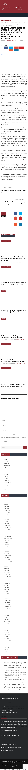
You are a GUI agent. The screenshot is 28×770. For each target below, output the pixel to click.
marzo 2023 (6, 523)
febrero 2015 (7, 621)
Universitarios (7, 487)
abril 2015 (6, 617)
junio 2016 (6, 587)
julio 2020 (6, 566)
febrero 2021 (7, 553)
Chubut (5, 459)
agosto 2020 (7, 564)
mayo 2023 (6, 519)
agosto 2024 (7, 502)
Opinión (6, 474)
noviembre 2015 (7, 602)
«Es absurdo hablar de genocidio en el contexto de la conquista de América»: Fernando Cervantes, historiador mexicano (15, 664)
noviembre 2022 (7, 527)
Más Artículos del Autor (8, 236)
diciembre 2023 (7, 510)
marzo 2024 (6, 508)
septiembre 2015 (8, 606)
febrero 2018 (7, 572)
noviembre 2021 (7, 536)
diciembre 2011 (7, 643)
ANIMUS (14, 766)
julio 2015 (6, 611)
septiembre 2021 (8, 538)
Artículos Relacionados (8, 234)
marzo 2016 (6, 594)
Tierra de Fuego (7, 482)
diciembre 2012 (7, 640)
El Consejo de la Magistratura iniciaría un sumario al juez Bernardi (13, 311)
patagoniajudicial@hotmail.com (9, 712)
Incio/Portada (5, 761)
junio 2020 (6, 568)
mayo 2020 (6, 570)
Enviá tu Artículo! (20, 761)
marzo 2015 (6, 619)
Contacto (13, 762)
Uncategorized (7, 485)
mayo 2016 (6, 589)
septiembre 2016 (8, 581)
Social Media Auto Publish (7, 769)
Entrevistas (6, 463)
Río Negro (8, 20)
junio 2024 (6, 506)
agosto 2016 (7, 583)
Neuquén (6, 472)
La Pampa (3, 241)
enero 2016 (6, 598)
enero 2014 (6, 632)
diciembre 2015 (7, 600)
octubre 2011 (7, 647)
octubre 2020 (7, 559)
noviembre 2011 (7, 645)
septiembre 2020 (8, 562)
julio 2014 (6, 628)
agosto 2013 (7, 634)
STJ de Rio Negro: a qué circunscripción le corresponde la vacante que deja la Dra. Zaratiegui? (15, 687)
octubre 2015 (7, 604)
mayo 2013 (6, 638)
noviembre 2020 (7, 557)
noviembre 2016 (7, 576)
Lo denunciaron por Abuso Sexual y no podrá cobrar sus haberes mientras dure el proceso (13, 258)
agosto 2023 (7, 515)
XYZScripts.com (22, 769)
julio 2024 (6, 504)
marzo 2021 (6, 551)
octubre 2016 (7, 579)
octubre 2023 (7, 512)
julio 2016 (6, 585)
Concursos (6, 461)
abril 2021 (6, 549)
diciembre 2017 (7, 574)
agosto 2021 (7, 540)
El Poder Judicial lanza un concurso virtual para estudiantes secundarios (13, 360)
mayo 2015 (6, 615)
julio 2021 (6, 542)
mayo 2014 (6, 630)
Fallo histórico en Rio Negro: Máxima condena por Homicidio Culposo (13, 336)
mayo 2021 (6, 547)
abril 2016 (6, 591)
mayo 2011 (6, 649)
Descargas (12, 761)
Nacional (6, 470)
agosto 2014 (7, 626)
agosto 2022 (7, 534)
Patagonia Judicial (11, 40)
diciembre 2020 (7, 555)
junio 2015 (6, 613)
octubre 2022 (7, 529)
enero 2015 (6, 623)
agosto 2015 (7, 608)
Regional (3, 20)
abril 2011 (6, 651)
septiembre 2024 (8, 500)
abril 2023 (6, 521)
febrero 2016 (7, 596)
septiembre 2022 (8, 532)
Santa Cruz (6, 480)
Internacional (7, 465)
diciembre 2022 (7, 525)
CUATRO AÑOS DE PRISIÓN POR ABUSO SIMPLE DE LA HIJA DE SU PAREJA (14, 283)
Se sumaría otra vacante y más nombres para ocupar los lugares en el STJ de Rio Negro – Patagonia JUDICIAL (14, 684)
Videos (5, 489)
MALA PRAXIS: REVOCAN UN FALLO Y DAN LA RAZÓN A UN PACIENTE (13, 385)
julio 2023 (6, 517)
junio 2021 (6, 544)
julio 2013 (6, 636)
